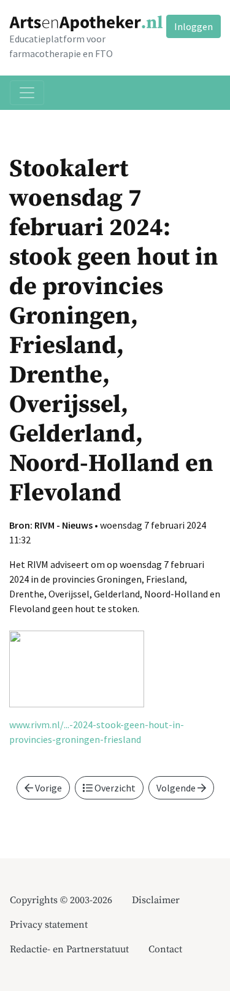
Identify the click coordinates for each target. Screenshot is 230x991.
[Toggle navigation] (27, 92)
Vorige (47, 788)
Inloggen (193, 26)
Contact (165, 949)
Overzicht (114, 788)
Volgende (176, 788)
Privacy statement (49, 925)
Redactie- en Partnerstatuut (69, 949)
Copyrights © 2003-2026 (61, 900)
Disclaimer (156, 900)
